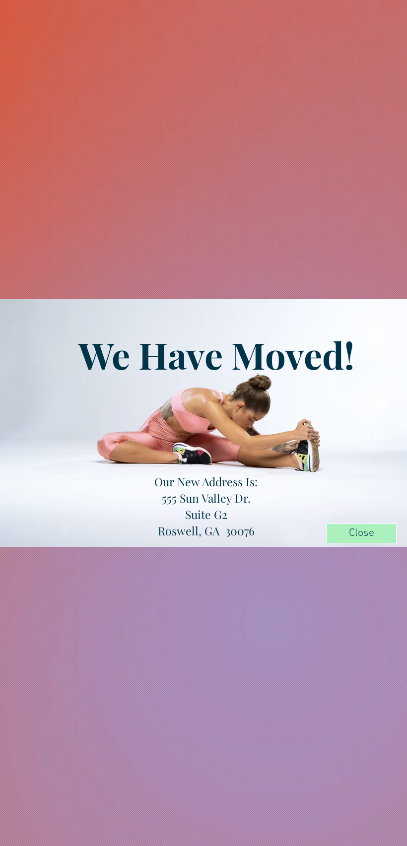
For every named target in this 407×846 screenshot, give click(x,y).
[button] (391, 333)
